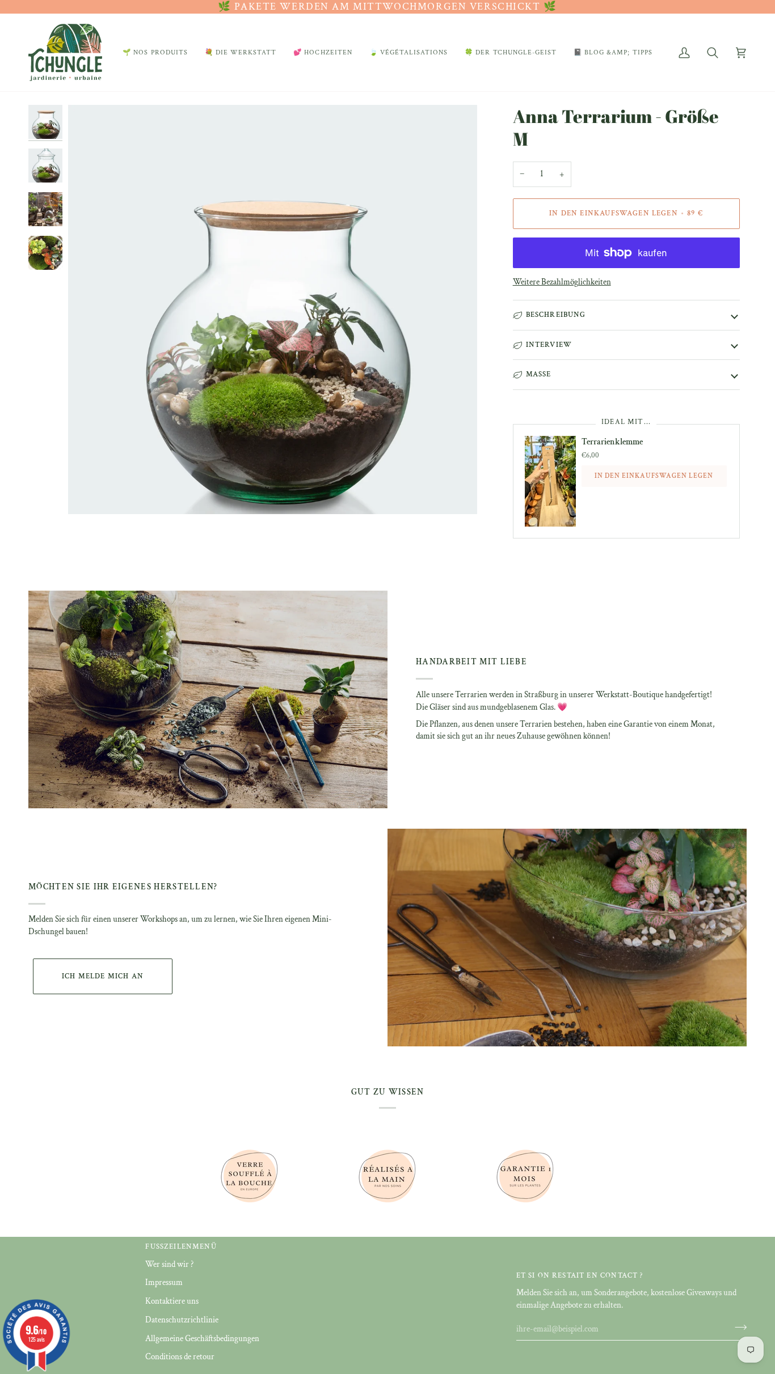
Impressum (164, 1282)
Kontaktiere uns (172, 1301)
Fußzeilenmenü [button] (180, 1247)
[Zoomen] (272, 309)
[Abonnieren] (737, 1327)
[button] (155, 52)
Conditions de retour (179, 1356)
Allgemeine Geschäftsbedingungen (202, 1338)
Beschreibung (556, 315)
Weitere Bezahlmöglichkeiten (562, 282)
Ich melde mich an (103, 976)
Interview (549, 345)
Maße (538, 374)
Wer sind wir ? (169, 1264)
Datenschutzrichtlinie (181, 1319)
